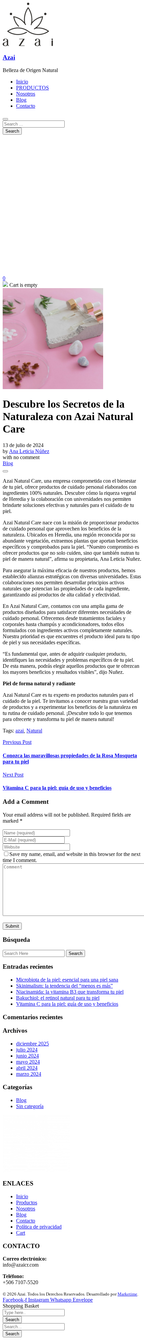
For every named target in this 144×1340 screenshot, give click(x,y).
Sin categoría (30, 1106)
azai (19, 730)
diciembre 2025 (32, 1043)
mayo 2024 (28, 1062)
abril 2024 (27, 1068)
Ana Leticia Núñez (29, 451)
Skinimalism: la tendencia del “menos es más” (64, 986)
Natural (34, 730)
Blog (8, 463)
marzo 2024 (28, 1074)
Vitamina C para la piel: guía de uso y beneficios (67, 1004)
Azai (9, 57)
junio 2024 (27, 1056)
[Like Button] (5, 471)
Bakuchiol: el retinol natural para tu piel (57, 998)
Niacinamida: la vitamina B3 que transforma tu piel (70, 992)
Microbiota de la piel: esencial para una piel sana (67, 980)
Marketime (127, 1294)
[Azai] (28, 44)
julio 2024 (27, 1050)
